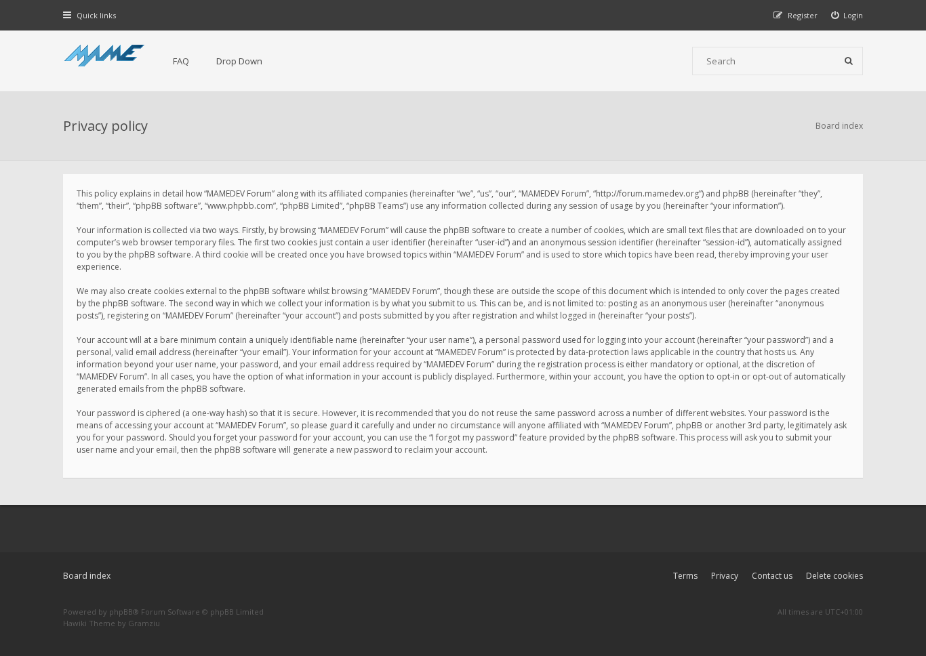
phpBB (121, 612)
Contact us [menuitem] (772, 575)
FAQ (181, 61)
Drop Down (239, 61)
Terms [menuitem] (685, 575)
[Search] (848, 61)
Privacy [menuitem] (724, 575)
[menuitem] (847, 15)
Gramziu (144, 623)
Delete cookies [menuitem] (834, 575)
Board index (86, 575)
